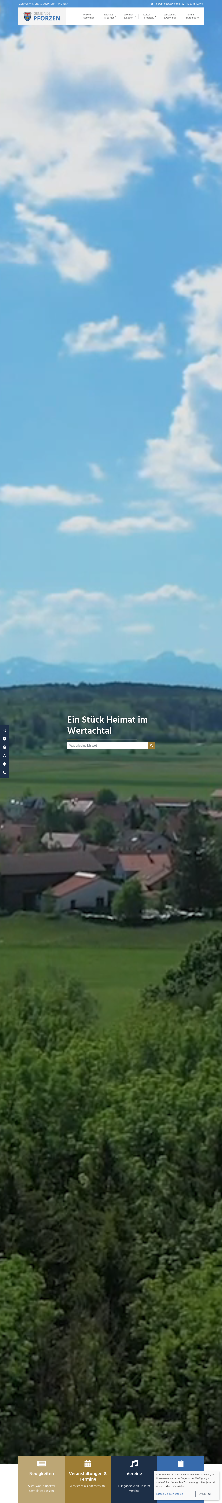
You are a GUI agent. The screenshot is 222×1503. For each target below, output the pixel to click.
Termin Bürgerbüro (192, 16)
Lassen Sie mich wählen (169, 1494)
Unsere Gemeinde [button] (88, 16)
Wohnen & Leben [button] (128, 16)
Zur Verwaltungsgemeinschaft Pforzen (43, 4)
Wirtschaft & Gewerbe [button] (170, 16)
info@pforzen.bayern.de (167, 4)
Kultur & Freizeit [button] (148, 16)
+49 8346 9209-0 (194, 4)
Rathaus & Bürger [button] (109, 16)
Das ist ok (205, 1494)
